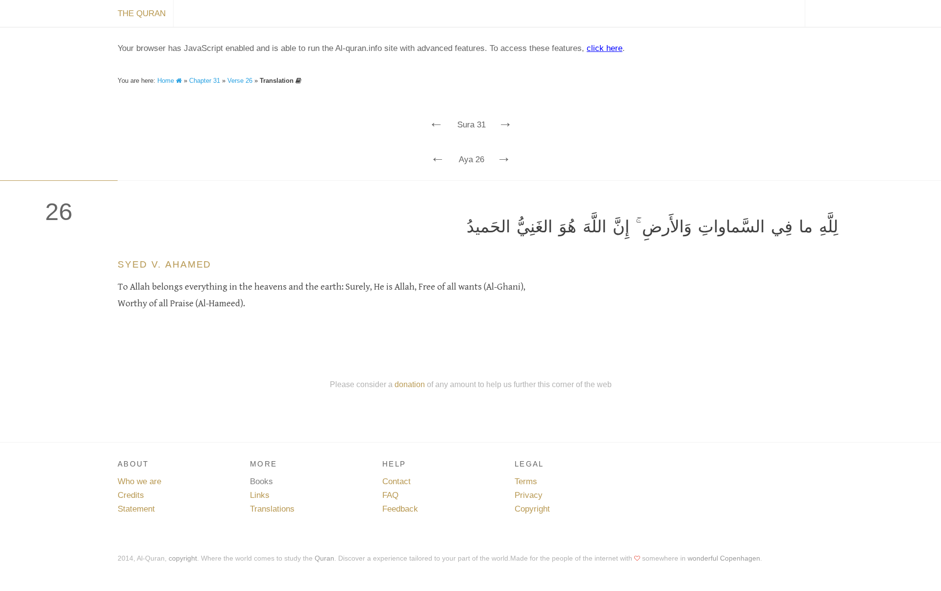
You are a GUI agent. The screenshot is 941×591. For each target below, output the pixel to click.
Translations (272, 509)
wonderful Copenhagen (724, 558)
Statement (136, 509)
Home (166, 80)
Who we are (139, 481)
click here (604, 48)
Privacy (529, 495)
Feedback (400, 509)
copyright (183, 558)
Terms (526, 481)
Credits (131, 495)
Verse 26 (239, 80)
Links (260, 495)
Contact (396, 481)
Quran (324, 558)
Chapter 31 (204, 80)
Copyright (532, 509)
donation (410, 384)
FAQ (390, 495)
